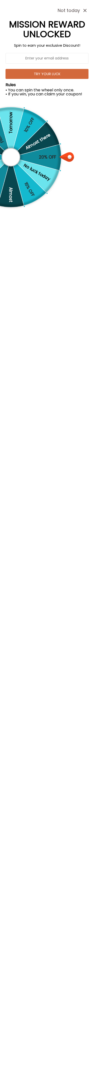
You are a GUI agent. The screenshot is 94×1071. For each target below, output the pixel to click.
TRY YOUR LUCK (47, 73)
